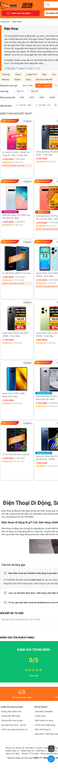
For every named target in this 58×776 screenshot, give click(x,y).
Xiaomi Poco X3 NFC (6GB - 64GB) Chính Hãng (14, 395)
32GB (31, 97)
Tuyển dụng (40, 716)
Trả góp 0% (27, 121)
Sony (30, 68)
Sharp (28, 79)
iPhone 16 (10, 748)
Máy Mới (34, 91)
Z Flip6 (45, 748)
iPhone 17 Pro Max (30, 753)
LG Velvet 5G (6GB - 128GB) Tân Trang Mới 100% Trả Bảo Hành (16, 153)
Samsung (11, 68)
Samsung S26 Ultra (49, 753)
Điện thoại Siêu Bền (44, 79)
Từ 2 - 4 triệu (43, 85)
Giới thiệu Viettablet (44, 711)
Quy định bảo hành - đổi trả (13, 725)
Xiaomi (22, 68)
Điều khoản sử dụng (44, 720)
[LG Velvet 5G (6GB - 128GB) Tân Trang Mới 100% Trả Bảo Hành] (17, 135)
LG (38, 68)
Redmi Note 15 (27, 751)
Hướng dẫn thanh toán (11, 711)
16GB (21, 97)
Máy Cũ (20, 91)
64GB (41, 97)
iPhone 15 (19, 748)
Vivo (54, 74)
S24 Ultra (29, 748)
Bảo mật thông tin (43, 729)
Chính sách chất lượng (45, 725)
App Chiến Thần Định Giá (46, 734)
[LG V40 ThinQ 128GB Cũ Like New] (17, 256)
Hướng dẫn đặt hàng (10, 716)
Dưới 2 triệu (28, 85)
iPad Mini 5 (41, 751)
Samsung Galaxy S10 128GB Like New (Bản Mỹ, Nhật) (16, 216)
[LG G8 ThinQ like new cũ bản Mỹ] (17, 437)
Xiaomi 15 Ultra (12, 753)
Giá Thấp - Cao (44, 105)
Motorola (5, 79)
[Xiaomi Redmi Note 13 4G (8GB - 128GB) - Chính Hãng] (17, 316)
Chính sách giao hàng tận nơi (14, 729)
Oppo (44, 74)
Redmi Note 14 (12, 751)
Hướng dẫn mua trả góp (12, 720)
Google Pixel (31, 74)
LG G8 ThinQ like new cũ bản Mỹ (15, 454)
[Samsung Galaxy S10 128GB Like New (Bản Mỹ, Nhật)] (17, 197)
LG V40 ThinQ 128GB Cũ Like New (16, 273)
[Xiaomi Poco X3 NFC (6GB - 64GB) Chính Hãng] (17, 376)
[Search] (47, 5)
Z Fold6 (37, 748)
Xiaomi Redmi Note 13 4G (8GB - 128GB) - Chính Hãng (15, 334)
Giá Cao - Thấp (25, 105)
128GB (52, 97)
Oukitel (17, 79)
